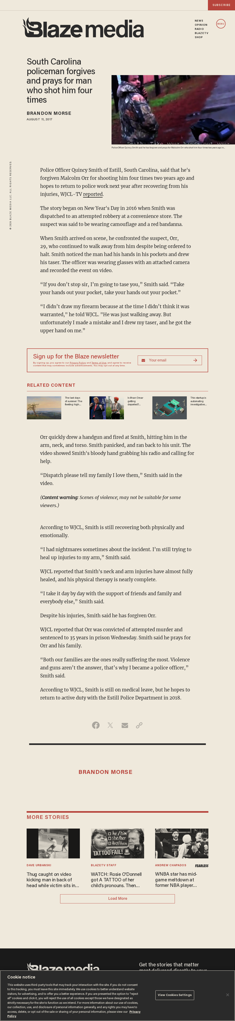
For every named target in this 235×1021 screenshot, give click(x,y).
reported (93, 194)
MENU (220, 24)
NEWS (199, 21)
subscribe (221, 5)
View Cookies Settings (175, 995)
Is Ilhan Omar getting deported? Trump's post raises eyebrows (135, 401)
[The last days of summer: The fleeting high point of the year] (44, 407)
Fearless (201, 865)
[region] (117, 995)
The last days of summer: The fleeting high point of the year (73, 401)
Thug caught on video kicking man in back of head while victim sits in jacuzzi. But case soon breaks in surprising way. (51, 880)
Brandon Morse (49, 113)
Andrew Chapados (170, 865)
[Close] (228, 995)
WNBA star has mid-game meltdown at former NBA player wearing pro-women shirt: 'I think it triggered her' (181, 880)
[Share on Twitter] (110, 725)
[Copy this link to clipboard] (139, 725)
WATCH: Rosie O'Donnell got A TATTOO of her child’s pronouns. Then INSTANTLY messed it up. (117, 880)
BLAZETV (201, 33)
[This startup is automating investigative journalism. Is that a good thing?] (169, 407)
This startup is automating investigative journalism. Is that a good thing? (198, 401)
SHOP (199, 37)
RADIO (199, 29)
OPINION (201, 25)
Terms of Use (99, 363)
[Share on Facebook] (96, 725)
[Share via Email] (125, 725)
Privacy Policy (78, 363)
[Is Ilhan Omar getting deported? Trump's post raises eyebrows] (107, 407)
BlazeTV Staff (103, 865)
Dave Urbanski (39, 865)
